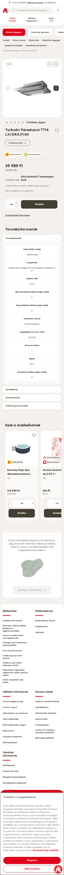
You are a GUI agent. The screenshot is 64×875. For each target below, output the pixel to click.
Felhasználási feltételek (45, 713)
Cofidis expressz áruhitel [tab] (16, 406)
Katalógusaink (9, 765)
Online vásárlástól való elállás (13, 681)
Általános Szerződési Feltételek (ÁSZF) (12, 664)
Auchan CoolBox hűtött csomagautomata (13, 636)
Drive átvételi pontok (12, 650)
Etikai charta (8, 731)
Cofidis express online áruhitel (12, 656)
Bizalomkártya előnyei (45, 620)
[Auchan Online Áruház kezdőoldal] (5, 10)
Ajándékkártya (41, 707)
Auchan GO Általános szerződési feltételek (45, 731)
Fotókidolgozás (42, 725)
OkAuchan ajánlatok (40, 32)
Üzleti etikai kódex (11, 719)
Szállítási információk (12, 620)
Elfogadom (32, 860)
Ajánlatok (39, 632)
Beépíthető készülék (13, 45)
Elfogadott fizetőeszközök (14, 777)
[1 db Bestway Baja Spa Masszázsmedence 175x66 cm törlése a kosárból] (10, 503)
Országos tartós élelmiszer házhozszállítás (15, 643)
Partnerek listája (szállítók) (46, 850)
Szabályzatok (41, 626)
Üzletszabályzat (10, 742)
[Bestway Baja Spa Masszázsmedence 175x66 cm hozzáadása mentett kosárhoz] (34, 435)
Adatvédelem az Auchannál (15, 713)
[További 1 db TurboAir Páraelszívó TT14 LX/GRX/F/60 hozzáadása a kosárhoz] (17, 202)
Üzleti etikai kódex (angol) (14, 725)
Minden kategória (14, 32)
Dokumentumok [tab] (12, 398)
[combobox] (31, 10)
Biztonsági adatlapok (44, 738)
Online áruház (19, 40)
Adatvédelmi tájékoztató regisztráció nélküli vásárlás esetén (15, 672)
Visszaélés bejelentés (12, 736)
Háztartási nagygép (51, 40)
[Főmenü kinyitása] (58, 10)
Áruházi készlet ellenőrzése (17, 215)
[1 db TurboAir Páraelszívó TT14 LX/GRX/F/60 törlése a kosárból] (17, 206)
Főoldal (6, 40)
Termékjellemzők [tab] (13, 238)
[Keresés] (13, 10)
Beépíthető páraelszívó (36, 45)
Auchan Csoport (10, 707)
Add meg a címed (35, 2)
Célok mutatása (32, 869)
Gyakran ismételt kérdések (47, 701)
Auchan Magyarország (13, 701)
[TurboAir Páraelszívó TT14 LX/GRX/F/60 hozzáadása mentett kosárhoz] (57, 130)
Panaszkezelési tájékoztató (14, 783)
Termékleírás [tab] (11, 389)
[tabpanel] (32, 312)
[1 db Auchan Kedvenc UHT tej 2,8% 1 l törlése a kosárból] (46, 503)
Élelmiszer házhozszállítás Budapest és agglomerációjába (14, 628)
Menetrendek (41, 719)
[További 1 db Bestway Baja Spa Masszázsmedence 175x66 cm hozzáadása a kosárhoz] (33, 503)
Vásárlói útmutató (11, 771)
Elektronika (34, 40)
